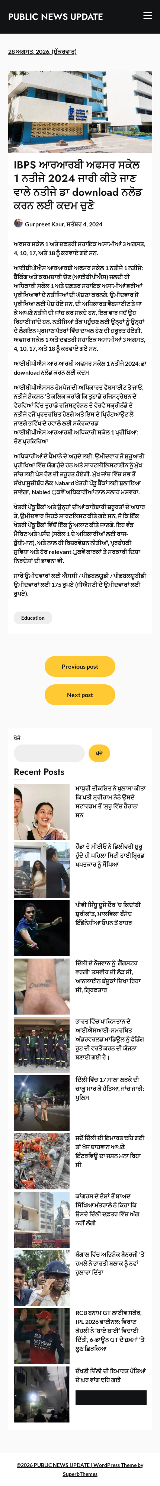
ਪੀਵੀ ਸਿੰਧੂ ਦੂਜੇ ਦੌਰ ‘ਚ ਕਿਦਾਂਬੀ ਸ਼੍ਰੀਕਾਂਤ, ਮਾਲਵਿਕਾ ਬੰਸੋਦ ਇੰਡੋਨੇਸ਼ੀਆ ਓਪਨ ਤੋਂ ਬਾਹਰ (108, 913)
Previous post (80, 666)
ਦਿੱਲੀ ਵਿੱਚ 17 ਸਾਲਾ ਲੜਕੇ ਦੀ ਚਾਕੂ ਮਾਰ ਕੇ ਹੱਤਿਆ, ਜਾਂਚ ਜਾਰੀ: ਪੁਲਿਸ (110, 1088)
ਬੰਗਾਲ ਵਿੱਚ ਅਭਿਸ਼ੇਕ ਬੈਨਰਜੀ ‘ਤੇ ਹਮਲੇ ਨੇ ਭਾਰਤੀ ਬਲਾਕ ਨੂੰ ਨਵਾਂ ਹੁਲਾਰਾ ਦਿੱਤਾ (110, 1263)
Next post (80, 694)
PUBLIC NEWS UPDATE (55, 16)
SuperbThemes (80, 1474)
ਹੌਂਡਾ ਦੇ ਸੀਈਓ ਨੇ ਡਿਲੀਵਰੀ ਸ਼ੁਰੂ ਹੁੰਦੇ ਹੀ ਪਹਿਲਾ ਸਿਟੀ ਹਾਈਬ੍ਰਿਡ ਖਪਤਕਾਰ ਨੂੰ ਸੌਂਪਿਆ (110, 855)
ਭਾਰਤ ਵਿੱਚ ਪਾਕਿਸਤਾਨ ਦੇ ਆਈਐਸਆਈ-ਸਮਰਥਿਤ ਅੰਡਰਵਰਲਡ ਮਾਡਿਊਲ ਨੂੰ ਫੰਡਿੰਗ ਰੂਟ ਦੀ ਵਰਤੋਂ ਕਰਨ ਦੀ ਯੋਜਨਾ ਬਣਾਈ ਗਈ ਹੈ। (110, 1039)
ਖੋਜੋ (17, 738)
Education (33, 617)
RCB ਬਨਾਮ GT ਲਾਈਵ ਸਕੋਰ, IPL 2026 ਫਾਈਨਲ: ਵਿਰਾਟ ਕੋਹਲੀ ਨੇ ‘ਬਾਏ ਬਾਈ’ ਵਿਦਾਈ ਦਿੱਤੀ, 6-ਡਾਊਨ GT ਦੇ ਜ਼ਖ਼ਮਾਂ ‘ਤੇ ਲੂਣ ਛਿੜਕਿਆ (110, 1330)
